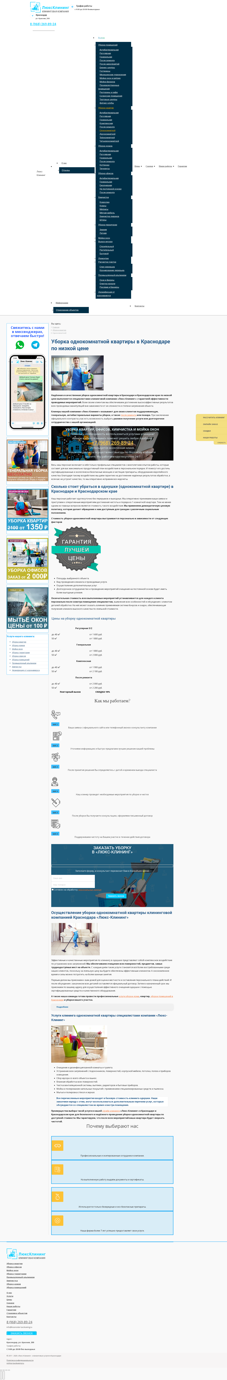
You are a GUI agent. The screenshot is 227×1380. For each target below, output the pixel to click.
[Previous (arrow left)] (1, 1375)
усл (120, 996)
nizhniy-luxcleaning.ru (15, 1363)
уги (123, 996)
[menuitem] (56, 167)
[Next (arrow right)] (4, 1375)
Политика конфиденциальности (20, 1360)
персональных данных (89, 889)
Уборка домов (18, 645)
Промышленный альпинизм (24, 663)
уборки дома (132, 996)
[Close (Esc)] (1, 1370)
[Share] (4, 1370)
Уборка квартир (19, 642)
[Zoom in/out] (9, 1370)
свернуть (221, 442)
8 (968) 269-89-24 (43, 24)
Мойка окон (17, 649)
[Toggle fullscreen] (6, 1370)
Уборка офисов (19, 656)
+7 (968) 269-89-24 (112, 442)
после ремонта (128, 415)
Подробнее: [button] (62, 1007)
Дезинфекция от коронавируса (26, 670)
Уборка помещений (20, 659)
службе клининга (111, 1110)
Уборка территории (21, 652)
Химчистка (16, 666)
